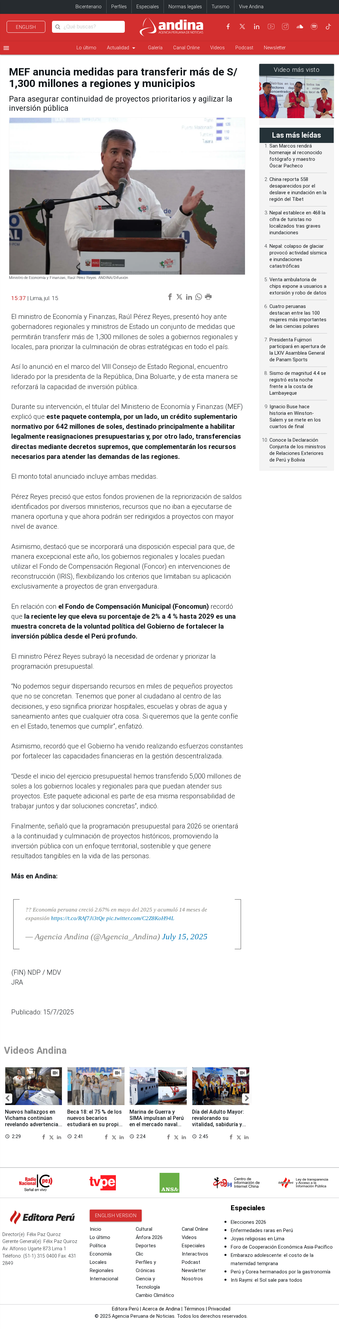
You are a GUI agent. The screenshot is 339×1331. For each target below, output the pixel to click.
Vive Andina (251, 7)
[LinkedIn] (256, 26)
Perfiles (119, 7)
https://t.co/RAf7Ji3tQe (78, 918)
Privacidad (219, 1309)
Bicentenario (88, 7)
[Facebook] (228, 26)
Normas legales (185, 7)
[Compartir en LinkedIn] (59, 1136)
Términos (194, 1309)
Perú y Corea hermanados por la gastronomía (280, 1272)
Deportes (146, 1246)
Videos (217, 48)
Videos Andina (35, 1050)
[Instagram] (285, 26)
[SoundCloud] (300, 26)
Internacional (104, 1279)
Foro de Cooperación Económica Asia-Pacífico (282, 1247)
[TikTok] (328, 26)
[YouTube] (271, 26)
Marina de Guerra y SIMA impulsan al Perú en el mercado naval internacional (156, 1121)
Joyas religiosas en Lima (257, 1239)
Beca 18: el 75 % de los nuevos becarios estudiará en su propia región (94, 1121)
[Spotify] (314, 26)
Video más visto (297, 69)
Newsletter (275, 48)
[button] (7, 1098)
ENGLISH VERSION (116, 1215)
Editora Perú (125, 1309)
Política (98, 1246)
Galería (155, 48)
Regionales (102, 1270)
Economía (101, 1254)
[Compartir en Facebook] (45, 1136)
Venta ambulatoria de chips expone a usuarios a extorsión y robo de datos (297, 286)
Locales (98, 1262)
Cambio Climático (155, 1295)
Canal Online (186, 48)
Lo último (86, 48)
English (26, 27)
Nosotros (192, 1279)
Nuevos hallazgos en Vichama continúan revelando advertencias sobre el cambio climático (33, 1124)
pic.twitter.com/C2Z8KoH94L (140, 918)
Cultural (144, 1229)
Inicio (95, 1229)
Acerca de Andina (161, 1309)
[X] (242, 26)
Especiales (147, 7)
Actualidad (122, 48)
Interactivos (195, 1254)
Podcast (244, 48)
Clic (139, 1254)
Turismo (220, 7)
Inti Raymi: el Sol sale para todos (266, 1280)
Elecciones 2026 (248, 1222)
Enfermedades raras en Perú (262, 1230)
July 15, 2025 (185, 936)
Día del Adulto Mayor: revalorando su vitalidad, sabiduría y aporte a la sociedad (218, 1121)
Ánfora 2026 (149, 1237)
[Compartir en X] (52, 1136)
